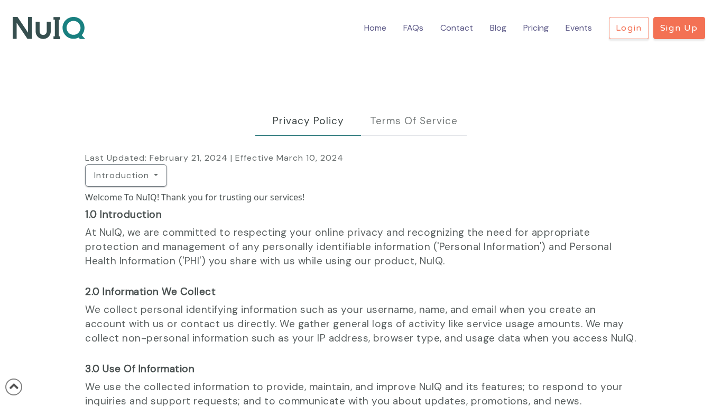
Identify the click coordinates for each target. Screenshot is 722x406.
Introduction (123, 175)
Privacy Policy (308, 120)
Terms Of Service (414, 120)
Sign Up (679, 28)
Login (629, 28)
